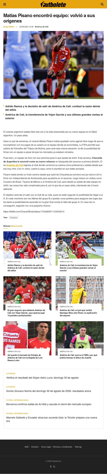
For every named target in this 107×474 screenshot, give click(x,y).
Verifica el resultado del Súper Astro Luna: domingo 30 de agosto (42, 377)
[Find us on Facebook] (50, 466)
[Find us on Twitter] (54, 466)
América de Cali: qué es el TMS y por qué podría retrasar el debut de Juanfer (78, 356)
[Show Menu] (4, 4)
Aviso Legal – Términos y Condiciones (56, 446)
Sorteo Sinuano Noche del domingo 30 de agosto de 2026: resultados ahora (48, 391)
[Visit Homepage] (53, 4)
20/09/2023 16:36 (26, 26)
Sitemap (78, 446)
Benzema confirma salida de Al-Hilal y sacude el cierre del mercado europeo (48, 404)
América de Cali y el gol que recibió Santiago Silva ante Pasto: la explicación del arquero (78, 313)
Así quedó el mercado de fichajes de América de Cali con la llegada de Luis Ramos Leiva (25, 358)
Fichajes (13, 217)
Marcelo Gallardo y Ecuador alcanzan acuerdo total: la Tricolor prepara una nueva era (51, 419)
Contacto (34, 446)
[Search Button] (102, 4)
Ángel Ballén (8, 26)
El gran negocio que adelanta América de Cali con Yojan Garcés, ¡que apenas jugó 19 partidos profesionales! (26, 313)
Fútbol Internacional (17, 400)
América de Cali (41, 26)
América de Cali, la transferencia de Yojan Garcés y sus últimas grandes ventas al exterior (79, 268)
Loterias (10, 373)
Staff (26, 446)
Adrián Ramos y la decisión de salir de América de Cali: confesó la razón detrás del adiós (52, 108)
